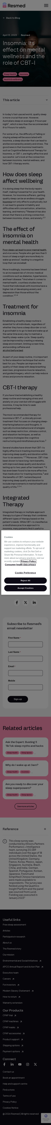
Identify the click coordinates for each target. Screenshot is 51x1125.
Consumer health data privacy (20, 564)
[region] (25, 562)
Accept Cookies (26, 588)
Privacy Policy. (28, 561)
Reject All (25, 580)
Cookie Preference (25, 573)
